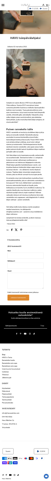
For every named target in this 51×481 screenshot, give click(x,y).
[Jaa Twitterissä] (16, 230)
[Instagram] (30, 334)
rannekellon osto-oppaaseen (15, 197)
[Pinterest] (20, 334)
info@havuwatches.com (14, 212)
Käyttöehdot (6, 388)
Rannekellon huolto (8, 360)
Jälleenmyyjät (6, 378)
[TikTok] (34, 334)
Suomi (8, 451)
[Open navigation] (10, 5)
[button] (38, 8)
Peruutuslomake (7, 403)
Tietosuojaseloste (8, 397)
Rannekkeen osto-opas (9, 366)
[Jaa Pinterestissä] (21, 230)
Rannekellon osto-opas (9, 363)
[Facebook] (16, 334)
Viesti (9, 271)
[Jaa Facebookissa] (11, 230)
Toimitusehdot (7, 400)
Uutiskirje (5, 372)
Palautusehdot (7, 394)
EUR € (42, 451)
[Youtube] (25, 334)
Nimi (9, 251)
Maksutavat (6, 391)
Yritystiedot (6, 427)
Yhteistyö (5, 375)
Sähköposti (11, 261)
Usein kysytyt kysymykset (11, 369)
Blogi (3, 355)
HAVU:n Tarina (7, 357)
